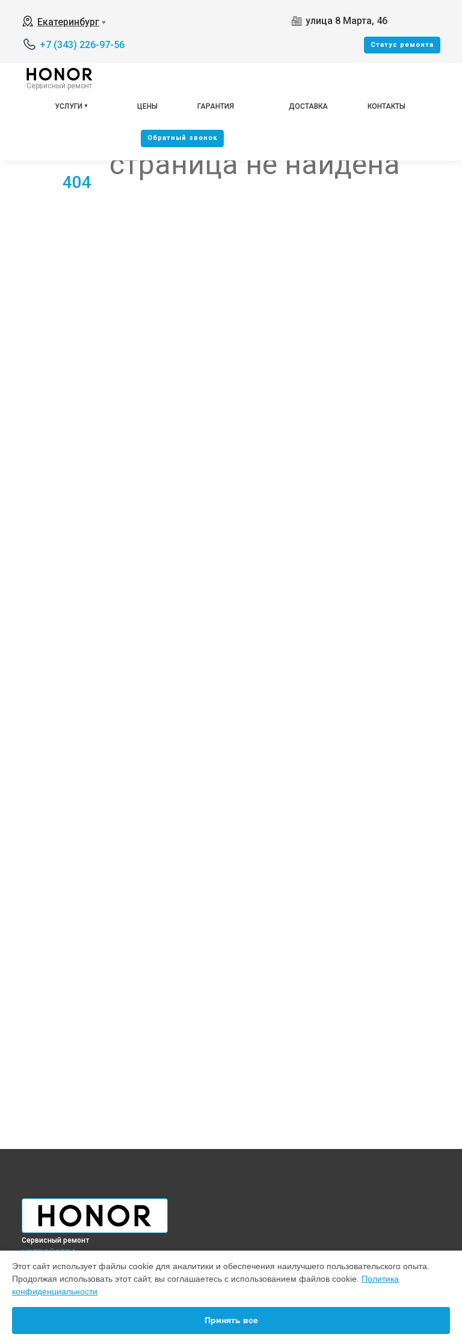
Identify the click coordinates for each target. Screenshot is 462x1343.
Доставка (308, 106)
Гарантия (215, 106)
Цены (147, 106)
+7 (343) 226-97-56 (82, 44)
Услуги (68, 106)
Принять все (231, 1320)
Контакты (386, 106)
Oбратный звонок (182, 138)
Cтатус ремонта (402, 45)
